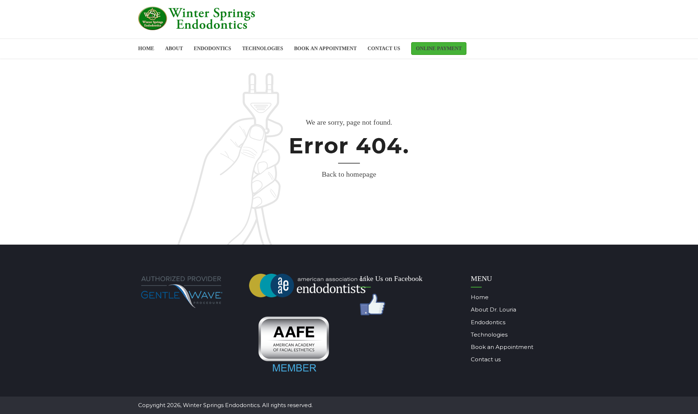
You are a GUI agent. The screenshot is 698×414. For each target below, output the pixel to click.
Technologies (262, 48)
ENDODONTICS (212, 48)
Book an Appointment (502, 346)
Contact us (384, 48)
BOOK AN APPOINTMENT (325, 48)
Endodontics (488, 322)
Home (146, 48)
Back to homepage (349, 174)
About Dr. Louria (493, 309)
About (174, 48)
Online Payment (439, 48)
